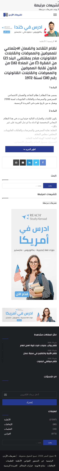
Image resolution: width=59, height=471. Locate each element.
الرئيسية (51, 41)
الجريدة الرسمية (10, 465)
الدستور (36, 460)
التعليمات (8, 429)
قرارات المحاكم (26, 465)
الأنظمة (42, 41)
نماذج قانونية (40, 465)
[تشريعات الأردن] (12, 14)
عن (42, 460)
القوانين (7, 433)
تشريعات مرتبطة (50, 203)
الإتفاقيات (8, 424)
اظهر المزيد (30, 149)
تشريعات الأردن (9, 456)
